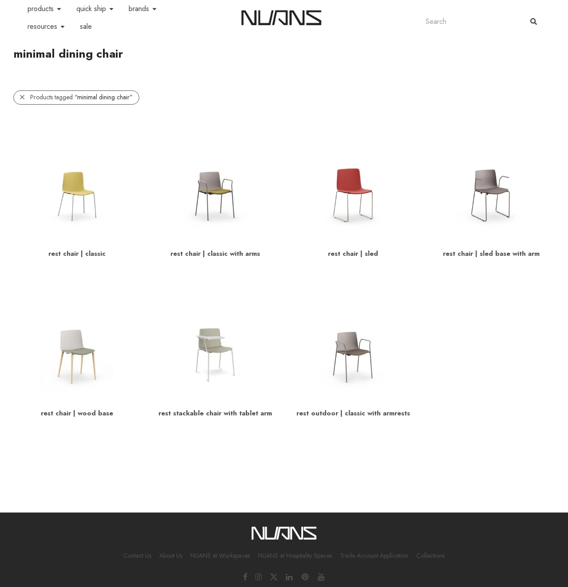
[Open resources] (62, 26)
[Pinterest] (306, 576)
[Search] (534, 21)
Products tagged (81, 97)
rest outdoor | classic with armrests (353, 413)
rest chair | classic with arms (215, 253)
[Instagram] (258, 576)
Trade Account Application (374, 555)
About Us (170, 555)
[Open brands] (154, 9)
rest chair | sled (353, 253)
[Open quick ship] (111, 9)
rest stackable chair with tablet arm (215, 413)
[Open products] (59, 9)
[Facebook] (245, 576)
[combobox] (469, 21)
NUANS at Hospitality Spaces (295, 555)
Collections (430, 555)
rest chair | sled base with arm (491, 253)
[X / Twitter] (274, 576)
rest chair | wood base (77, 413)
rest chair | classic (77, 253)
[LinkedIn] (290, 576)
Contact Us (137, 555)
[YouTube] (322, 576)
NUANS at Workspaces (220, 555)
